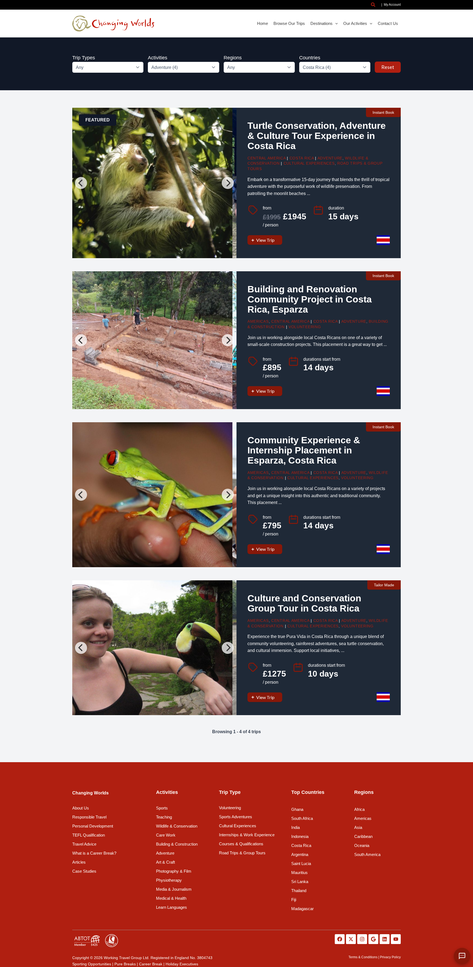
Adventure (330, 158)
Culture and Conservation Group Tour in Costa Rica (304, 603)
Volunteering (305, 327)
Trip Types (83, 57)
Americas (258, 321)
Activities (157, 57)
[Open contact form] (462, 956)
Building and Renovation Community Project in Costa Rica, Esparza (309, 299)
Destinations (321, 23)
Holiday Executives (182, 964)
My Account (392, 5)
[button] (373, 4)
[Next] (228, 183)
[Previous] (81, 183)
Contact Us (388, 23)
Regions (233, 57)
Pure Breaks (125, 964)
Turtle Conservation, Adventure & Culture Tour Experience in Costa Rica (316, 136)
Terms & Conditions (362, 957)
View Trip (265, 240)
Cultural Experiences (309, 163)
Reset (387, 67)
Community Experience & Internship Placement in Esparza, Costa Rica (303, 450)
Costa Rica (302, 158)
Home (262, 23)
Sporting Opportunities (91, 964)
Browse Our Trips (289, 23)
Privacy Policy (390, 957)
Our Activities (355, 23)
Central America (266, 158)
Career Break (150, 964)
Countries (309, 57)
